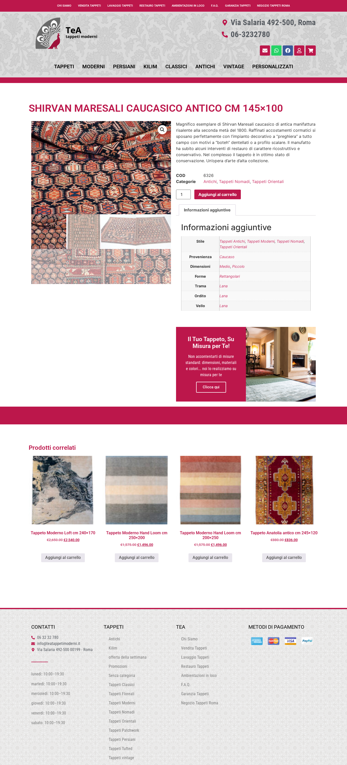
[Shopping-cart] (311, 50)
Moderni (93, 66)
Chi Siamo (64, 5)
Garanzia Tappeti (237, 5)
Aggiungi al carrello (217, 194)
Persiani (124, 66)
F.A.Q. (214, 5)
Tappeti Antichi (232, 241)
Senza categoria (122, 675)
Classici (176, 66)
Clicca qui (211, 387)
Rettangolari (229, 276)
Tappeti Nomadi (234, 181)
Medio (224, 266)
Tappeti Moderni (261, 241)
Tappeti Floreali (121, 693)
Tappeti (64, 66)
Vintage (233, 66)
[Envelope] (265, 50)
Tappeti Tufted (120, 748)
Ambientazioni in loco (188, 5)
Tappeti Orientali (268, 181)
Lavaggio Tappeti (120, 5)
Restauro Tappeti (152, 5)
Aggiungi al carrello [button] (63, 557)
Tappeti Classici (122, 684)
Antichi (205, 66)
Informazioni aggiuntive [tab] (207, 209)
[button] (162, 129)
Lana (223, 286)
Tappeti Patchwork (124, 730)
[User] (299, 50)
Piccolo (238, 266)
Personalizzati (272, 66)
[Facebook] (288, 50)
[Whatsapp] (276, 50)
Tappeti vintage (121, 757)
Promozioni (118, 666)
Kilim (150, 66)
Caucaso (226, 257)
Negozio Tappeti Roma (273, 5)
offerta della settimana (128, 657)
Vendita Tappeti (89, 5)
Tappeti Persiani (122, 739)
